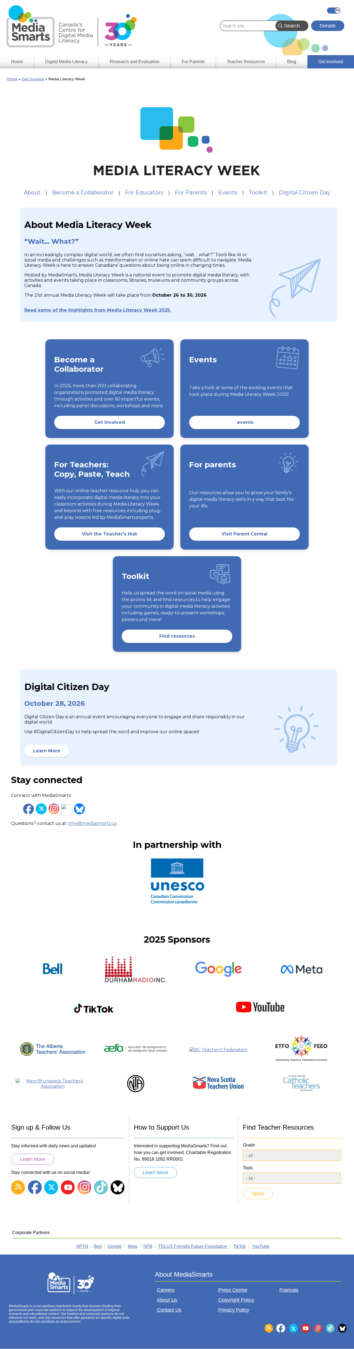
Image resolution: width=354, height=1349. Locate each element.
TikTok (239, 1246)
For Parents (191, 192)
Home (12, 79)
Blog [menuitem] (291, 61)
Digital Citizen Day (304, 192)
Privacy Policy (233, 1310)
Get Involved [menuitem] (330, 61)
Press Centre (232, 1290)
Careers (166, 1290)
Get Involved (33, 79)
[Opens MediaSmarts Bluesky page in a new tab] (79, 808)
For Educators (144, 192)
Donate (328, 26)
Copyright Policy (236, 1300)
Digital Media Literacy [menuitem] (66, 61)
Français (334, 10)
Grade (249, 1145)
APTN (82, 1246)
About (32, 192)
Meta (132, 1246)
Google (115, 1246)
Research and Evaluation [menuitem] (135, 61)
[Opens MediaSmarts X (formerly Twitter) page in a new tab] (41, 808)
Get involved (109, 422)
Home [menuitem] (17, 61)
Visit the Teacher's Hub (109, 534)
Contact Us (169, 1310)
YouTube (260, 1246)
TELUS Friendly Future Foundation (192, 1246)
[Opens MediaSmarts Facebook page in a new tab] (28, 808)
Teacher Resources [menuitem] (246, 61)
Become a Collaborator (83, 192)
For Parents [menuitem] (193, 61)
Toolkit (258, 192)
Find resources (177, 636)
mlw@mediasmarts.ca (92, 823)
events (244, 422)
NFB (147, 1246)
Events (227, 192)
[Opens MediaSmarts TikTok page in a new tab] (66, 809)
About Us (167, 1300)
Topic (248, 1167)
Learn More (46, 750)
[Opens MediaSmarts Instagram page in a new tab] (54, 808)
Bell (98, 1246)
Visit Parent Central (245, 534)
